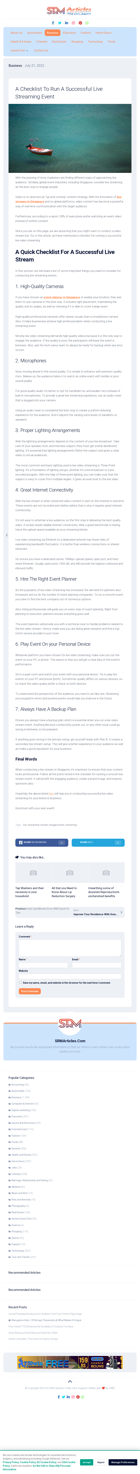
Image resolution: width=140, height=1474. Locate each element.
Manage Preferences (123, 1462)
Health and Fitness (21, 1154)
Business (52, 32)
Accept (86, 1462)
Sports (15, 1238)
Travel (111, 41)
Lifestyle (41, 41)
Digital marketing (21, 1110)
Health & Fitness (21, 41)
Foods (15, 1142)
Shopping (77, 41)
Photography (19, 1206)
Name (23, 959)
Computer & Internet (23, 1103)
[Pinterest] (80, 23)
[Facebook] (53, 23)
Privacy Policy (11, 1462)
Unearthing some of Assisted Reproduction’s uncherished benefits (103, 892)
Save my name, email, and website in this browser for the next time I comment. (67, 982)
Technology (95, 41)
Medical (16, 1186)
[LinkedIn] (66, 23)
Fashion (86, 32)
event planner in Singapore (62, 297)
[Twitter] (59, 23)
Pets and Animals (21, 1199)
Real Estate (59, 41)
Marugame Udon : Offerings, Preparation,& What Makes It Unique (46, 1320)
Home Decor (104, 32)
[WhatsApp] (87, 23)
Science (16, 1225)
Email (76, 959)
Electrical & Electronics (24, 1123)
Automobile (34, 32)
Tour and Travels (21, 1257)
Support (16, 1244)
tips (51, 793)
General (16, 1148)
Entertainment (19, 1129)
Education (69, 32)
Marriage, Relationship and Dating (30, 1180)
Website (23, 970)
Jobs (14, 1167)
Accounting (18, 1084)
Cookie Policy (28, 1462)
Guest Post (18, 50)
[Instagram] (73, 23)
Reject (100, 1462)
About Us (16, 32)
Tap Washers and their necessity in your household (29, 892)
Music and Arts (20, 1193)
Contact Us (41, 50)
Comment (25, 936)
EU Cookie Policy (46, 1462)
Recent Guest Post (22, 1218)
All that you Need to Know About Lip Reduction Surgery (64, 892)
